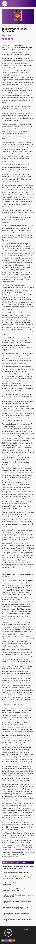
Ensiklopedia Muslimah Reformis (11, 26)
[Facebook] (3, 940)
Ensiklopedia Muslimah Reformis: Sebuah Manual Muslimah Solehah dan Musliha (17, 867)
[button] (3, 39)
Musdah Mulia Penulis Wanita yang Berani (15, 872)
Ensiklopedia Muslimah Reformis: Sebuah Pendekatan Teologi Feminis (15, 889)
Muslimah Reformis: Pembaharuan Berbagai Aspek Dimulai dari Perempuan (16, 877)
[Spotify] (10, 940)
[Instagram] (6, 940)
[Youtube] (13, 940)
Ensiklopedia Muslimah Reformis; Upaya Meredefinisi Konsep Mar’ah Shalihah (15, 908)
